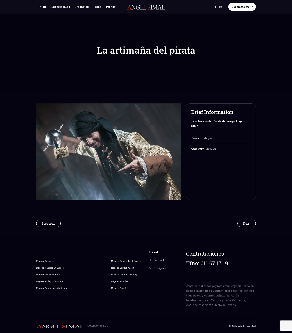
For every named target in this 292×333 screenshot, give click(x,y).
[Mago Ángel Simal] (146, 7)
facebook (216, 7)
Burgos (60, 267)
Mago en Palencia (44, 261)
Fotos (97, 6)
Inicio (43, 6)
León (47, 274)
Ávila (47, 281)
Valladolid (50, 267)
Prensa (111, 6)
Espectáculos (60, 6)
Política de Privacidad (242, 326)
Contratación (240, 6)
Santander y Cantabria (55, 288)
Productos (82, 6)
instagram (220, 7)
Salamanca (57, 281)
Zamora (55, 274)
